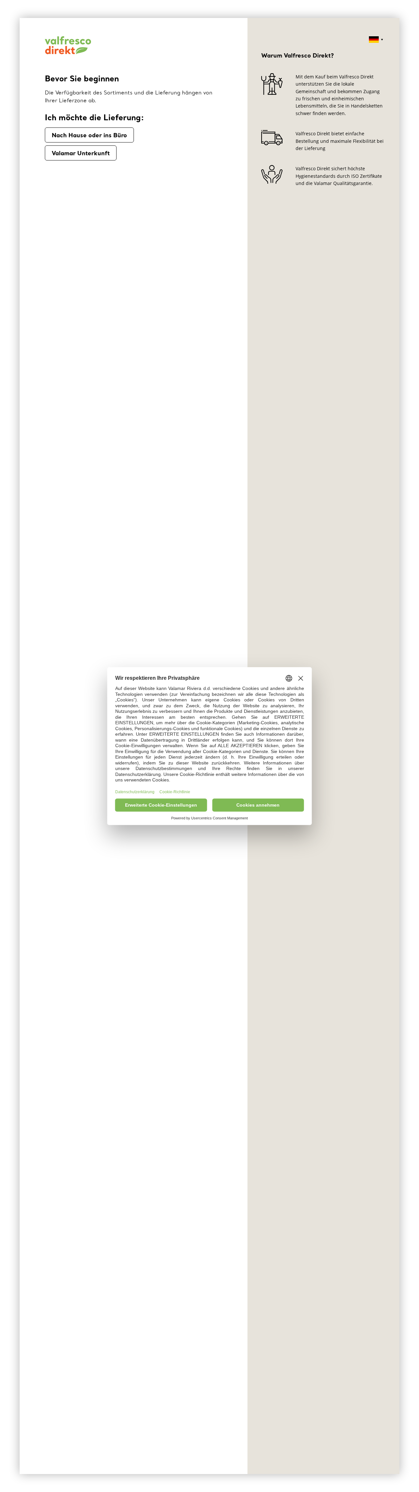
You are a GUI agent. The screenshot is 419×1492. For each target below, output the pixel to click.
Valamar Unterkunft (81, 153)
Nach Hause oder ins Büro (89, 135)
